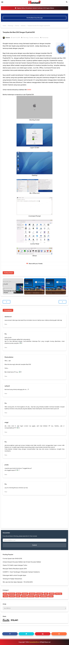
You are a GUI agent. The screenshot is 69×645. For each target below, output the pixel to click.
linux (37, 596)
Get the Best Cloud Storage (35, 18)
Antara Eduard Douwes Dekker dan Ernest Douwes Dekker (22, 562)
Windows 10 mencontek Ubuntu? (55, 292)
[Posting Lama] (62, 302)
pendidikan (44, 596)
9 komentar (45, 37)
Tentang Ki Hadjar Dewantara (12, 579)
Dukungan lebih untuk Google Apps (14, 575)
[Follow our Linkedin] (42, 633)
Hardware (32, 593)
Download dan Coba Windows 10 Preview (13, 291)
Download (11, 593)
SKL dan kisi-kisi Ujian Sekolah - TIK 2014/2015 (18, 582)
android (12, 596)
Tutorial (31, 37)
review (51, 596)
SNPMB (52, 593)
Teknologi (26, 37)
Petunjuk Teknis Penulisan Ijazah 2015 (15, 569)
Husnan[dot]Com (34, 642)
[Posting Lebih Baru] (6, 302)
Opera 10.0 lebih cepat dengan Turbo (15, 565)
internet (24, 596)
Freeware (24, 593)
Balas (6, 324)
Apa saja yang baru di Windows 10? (33, 291)
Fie (6, 334)
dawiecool (8, 317)
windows (36, 37)
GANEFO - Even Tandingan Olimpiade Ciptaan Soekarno (21, 572)
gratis (17, 596)
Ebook (18, 593)
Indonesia (39, 593)
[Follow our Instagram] (59, 633)
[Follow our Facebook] (10, 633)
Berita (5, 593)
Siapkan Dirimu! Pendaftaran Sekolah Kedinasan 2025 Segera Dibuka (35, 8)
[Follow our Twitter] (26, 633)
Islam (46, 593)
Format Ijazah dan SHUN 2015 (12, 558)
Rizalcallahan (9, 357)
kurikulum (31, 596)
